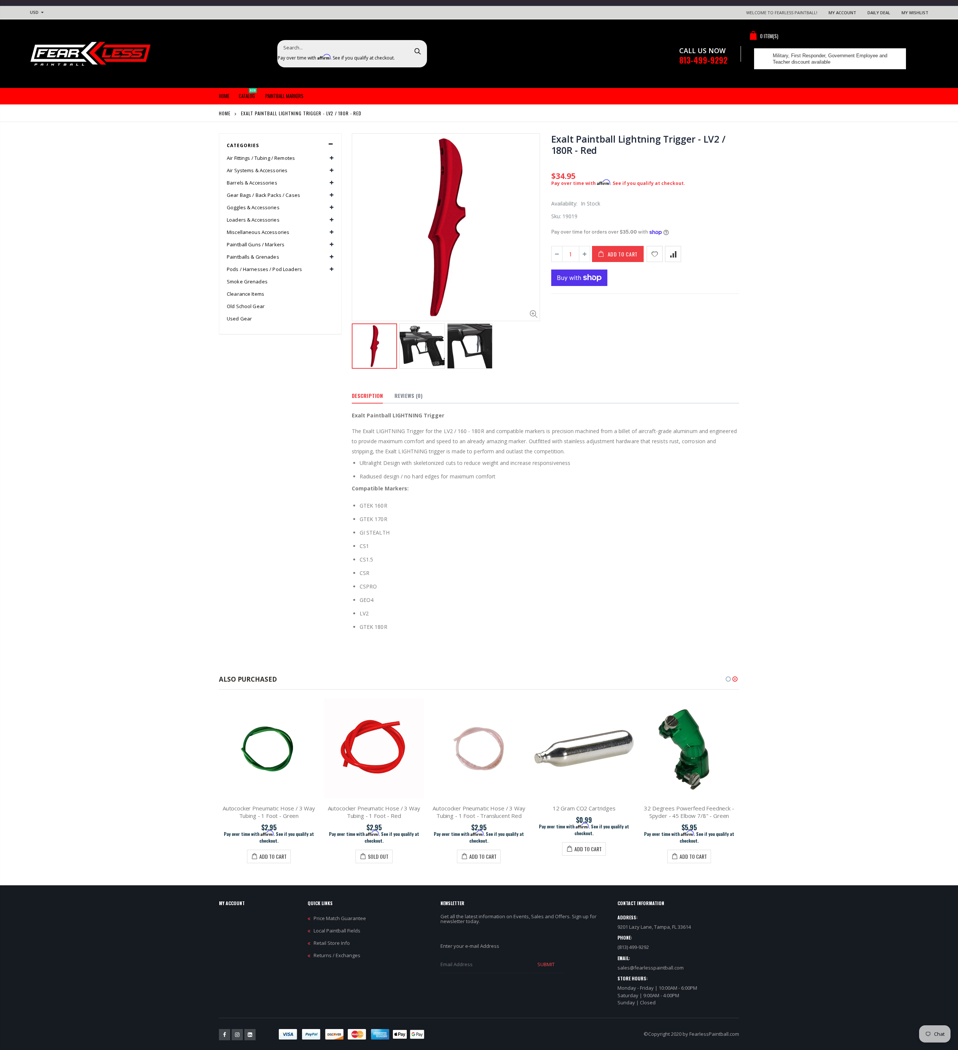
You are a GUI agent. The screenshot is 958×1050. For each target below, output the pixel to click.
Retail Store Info (332, 943)
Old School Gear (246, 306)
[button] (728, 679)
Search (417, 50)
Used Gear (239, 318)
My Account (842, 12)
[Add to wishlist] (655, 254)
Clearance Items (245, 293)
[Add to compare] (673, 254)
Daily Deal (878, 12)
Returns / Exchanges (337, 955)
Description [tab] (367, 395)
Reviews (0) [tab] (408, 395)
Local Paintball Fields (337, 930)
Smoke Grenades (247, 281)
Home (225, 113)
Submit (546, 964)
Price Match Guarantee (340, 918)
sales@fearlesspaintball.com (650, 967)
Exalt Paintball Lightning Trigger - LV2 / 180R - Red (638, 144)
